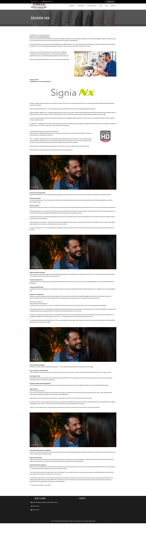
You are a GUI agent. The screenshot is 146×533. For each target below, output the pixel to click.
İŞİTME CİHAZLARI (91, 5)
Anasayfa (72, 5)
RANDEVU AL (110, 1)
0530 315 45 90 (35, 509)
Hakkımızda (81, 5)
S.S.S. (106, 5)
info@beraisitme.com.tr (47, 1)
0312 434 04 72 (35, 1)
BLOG (100, 5)
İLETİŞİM (113, 5)
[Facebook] (104, 1)
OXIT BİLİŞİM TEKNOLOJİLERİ (89, 521)
